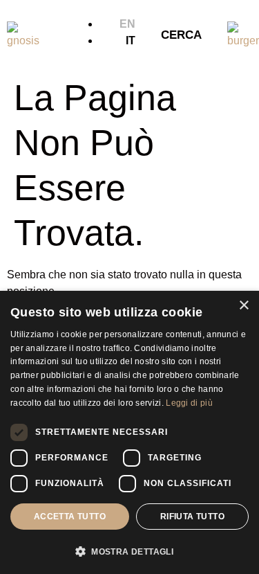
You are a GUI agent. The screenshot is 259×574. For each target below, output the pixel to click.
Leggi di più (189, 403)
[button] (129, 551)
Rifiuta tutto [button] (192, 516)
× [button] (243, 306)
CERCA (181, 35)
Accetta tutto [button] (70, 516)
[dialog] (129, 432)
